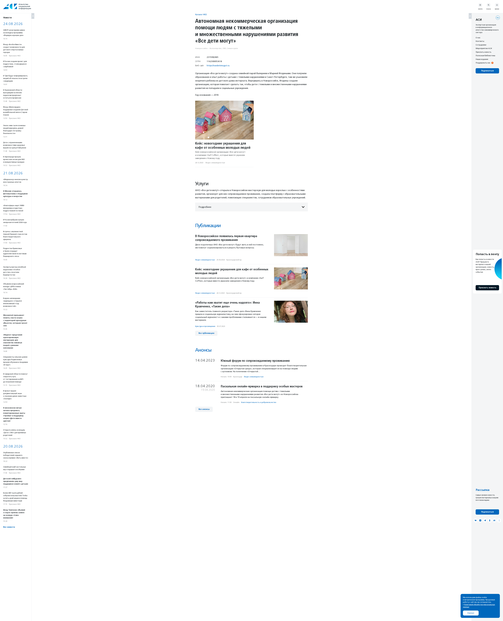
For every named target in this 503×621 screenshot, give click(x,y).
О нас (478, 38)
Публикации (208, 225)
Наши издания (482, 59)
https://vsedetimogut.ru (218, 65)
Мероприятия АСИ (484, 48)
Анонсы (203, 350)
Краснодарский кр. (234, 260)
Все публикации (206, 333)
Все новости (9, 527)
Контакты (480, 41)
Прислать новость (483, 52)
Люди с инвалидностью (215, 163)
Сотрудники (481, 45)
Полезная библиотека (485, 56)
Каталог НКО (201, 14)
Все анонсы (203, 409)
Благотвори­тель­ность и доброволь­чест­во (258, 402)
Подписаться (487, 71)
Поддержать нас (483, 63)
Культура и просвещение (205, 326)
